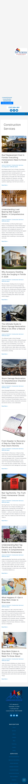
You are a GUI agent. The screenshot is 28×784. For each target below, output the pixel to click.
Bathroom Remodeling (14, 760)
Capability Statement (14, 713)
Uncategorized (5, 166)
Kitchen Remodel (14, 763)
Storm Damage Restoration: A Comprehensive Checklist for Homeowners (14, 380)
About (14, 734)
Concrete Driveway (14, 770)
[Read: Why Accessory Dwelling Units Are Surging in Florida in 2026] (14, 257)
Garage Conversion (14, 766)
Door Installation (14, 776)
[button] (26, 113)
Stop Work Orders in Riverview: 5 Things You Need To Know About (12, 653)
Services (14, 730)
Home (14, 727)
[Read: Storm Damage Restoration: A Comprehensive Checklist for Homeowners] (14, 367)
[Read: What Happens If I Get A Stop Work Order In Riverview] (14, 586)
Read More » (5, 185)
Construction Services (17, 165)
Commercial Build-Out (14, 756)
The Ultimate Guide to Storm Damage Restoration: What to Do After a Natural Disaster (14, 327)
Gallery (14, 750)
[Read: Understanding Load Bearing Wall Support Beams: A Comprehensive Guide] (14, 198)
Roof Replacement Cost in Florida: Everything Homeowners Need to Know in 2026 (14, 158)
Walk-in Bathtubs (14, 783)
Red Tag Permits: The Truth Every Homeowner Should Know (14, 495)
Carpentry (14, 780)
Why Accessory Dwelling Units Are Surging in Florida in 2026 (14, 274)
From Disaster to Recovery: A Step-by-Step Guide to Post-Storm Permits (13, 443)
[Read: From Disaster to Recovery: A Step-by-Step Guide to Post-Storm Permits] (14, 424)
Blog (14, 740)
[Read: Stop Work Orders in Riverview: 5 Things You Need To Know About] (14, 640)
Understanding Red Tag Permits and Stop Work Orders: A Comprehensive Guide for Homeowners (13, 548)
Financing (14, 744)
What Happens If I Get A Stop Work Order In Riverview (12, 599)
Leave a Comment (6, 165)
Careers (14, 747)
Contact (14, 737)
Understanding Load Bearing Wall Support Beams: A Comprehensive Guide (13, 213)
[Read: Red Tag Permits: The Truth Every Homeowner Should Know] (14, 481)
